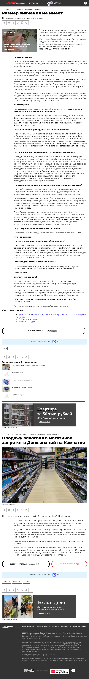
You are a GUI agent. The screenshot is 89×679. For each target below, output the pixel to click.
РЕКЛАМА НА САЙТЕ (28, 626)
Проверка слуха (18, 395)
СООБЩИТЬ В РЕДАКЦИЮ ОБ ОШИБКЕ (73, 626)
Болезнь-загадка (27, 322)
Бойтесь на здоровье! (29, 319)
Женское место (17, 372)
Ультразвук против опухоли (22, 387)
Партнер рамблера (42, 670)
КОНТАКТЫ (55, 626)
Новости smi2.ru (9, 427)
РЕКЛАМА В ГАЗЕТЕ (43, 626)
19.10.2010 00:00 (7, 9)
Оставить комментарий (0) (69, 564)
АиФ (15, 504)
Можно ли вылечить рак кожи (23, 380)
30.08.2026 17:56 (7, 434)
